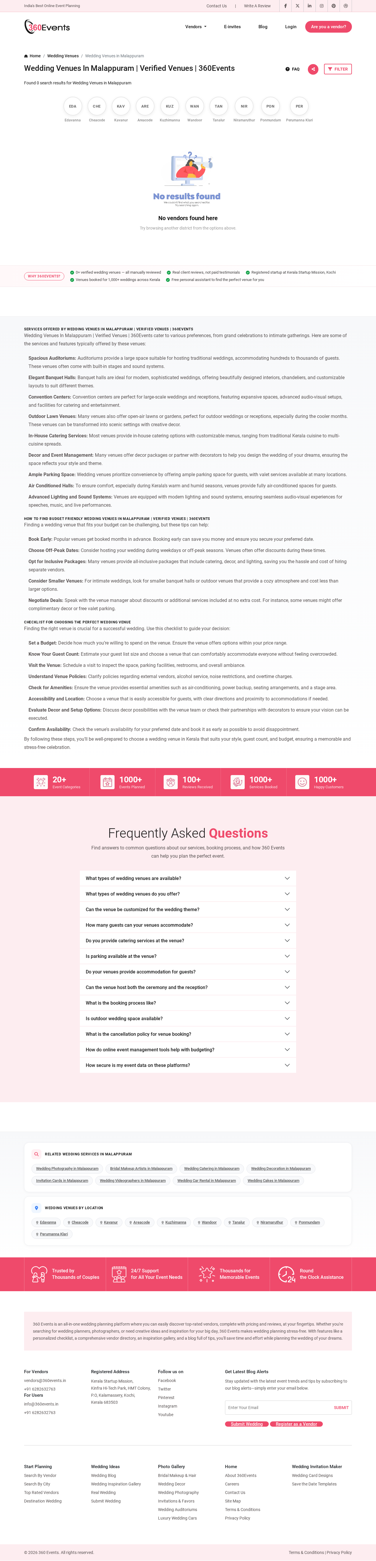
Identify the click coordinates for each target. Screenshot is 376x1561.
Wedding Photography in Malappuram (67, 1168)
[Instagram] (322, 6)
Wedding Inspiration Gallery (116, 1484)
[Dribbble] (346, 6)
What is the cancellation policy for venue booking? (138, 1034)
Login (290, 26)
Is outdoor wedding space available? (124, 1018)
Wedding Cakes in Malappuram (273, 1180)
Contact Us (217, 6)
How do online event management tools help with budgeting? (150, 1050)
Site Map (233, 1501)
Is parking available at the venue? (121, 956)
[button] (313, 69)
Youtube (165, 1414)
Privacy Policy (237, 1518)
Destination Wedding (43, 1501)
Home (35, 55)
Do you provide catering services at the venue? (135, 940)
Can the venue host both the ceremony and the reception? (147, 987)
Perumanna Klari (54, 1234)
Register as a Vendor (296, 1424)
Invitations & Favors (176, 1501)
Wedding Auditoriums (177, 1509)
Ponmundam (309, 1222)
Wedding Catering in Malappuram (211, 1168)
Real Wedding (103, 1492)
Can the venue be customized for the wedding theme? (142, 909)
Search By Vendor (40, 1475)
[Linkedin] (309, 6)
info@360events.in (41, 1404)
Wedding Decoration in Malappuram (281, 1168)
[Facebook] (285, 6)
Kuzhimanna (175, 1222)
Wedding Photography (178, 1492)
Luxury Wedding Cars (177, 1518)
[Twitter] (297, 6)
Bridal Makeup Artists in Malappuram (141, 1168)
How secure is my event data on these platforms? (138, 1065)
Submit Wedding (247, 1424)
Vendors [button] (194, 26)
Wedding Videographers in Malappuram (133, 1180)
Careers (232, 1484)
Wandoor (209, 1222)
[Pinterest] (334, 6)
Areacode (141, 1222)
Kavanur (111, 1222)
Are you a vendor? (328, 26)
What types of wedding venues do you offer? (133, 894)
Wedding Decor (171, 1484)
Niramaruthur (272, 1222)
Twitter (164, 1389)
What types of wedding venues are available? (133, 878)
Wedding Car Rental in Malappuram (206, 1180)
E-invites (232, 26)
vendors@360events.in (45, 1380)
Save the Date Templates (314, 1484)
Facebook (167, 1380)
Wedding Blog (103, 1475)
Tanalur (238, 1222)
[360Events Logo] (47, 26)
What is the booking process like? (121, 1003)
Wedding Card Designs (312, 1475)
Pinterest (166, 1397)
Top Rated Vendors (41, 1492)
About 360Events (240, 1475)
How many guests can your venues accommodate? (139, 925)
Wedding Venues (63, 55)
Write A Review (257, 6)
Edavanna (48, 1222)
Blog (263, 26)
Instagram (167, 1406)
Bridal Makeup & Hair (177, 1475)
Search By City (37, 1484)
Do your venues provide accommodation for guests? (141, 972)
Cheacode (80, 1222)
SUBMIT (341, 1407)
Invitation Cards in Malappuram (62, 1180)
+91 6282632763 (40, 1389)
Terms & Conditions (242, 1509)
